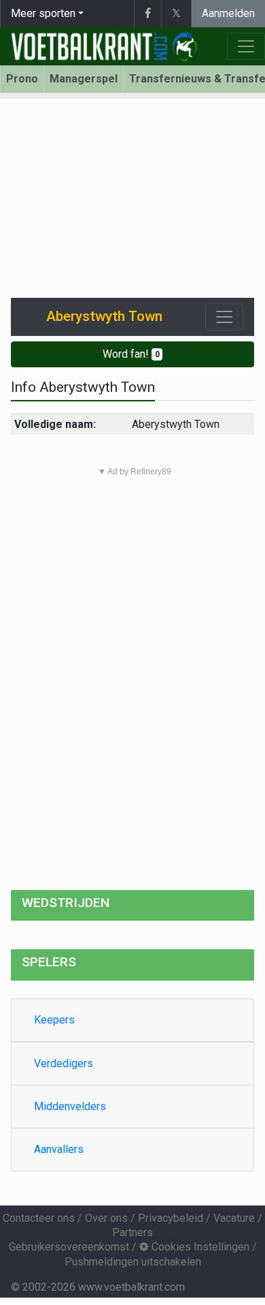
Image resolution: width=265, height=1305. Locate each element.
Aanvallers (59, 1149)
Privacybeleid (170, 1218)
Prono (22, 78)
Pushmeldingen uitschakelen (133, 1261)
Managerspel (84, 78)
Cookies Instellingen (199, 1246)
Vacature (234, 1218)
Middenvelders (70, 1106)
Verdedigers (63, 1063)
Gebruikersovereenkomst (69, 1246)
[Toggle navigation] (224, 317)
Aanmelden (228, 13)
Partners (132, 1232)
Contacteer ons (39, 1218)
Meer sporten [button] (43, 13)
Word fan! (131, 354)
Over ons (106, 1218)
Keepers (54, 1019)
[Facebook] (147, 13)
